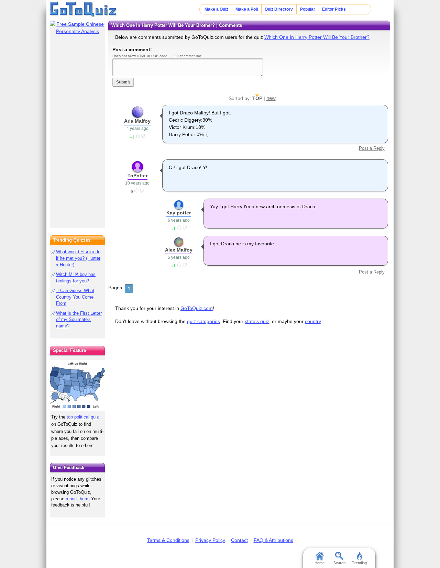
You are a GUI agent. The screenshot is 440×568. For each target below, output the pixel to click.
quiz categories (203, 321)
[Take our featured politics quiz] (77, 385)
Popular (307, 9)
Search (339, 563)
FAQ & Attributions (273, 540)
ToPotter (137, 175)
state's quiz (257, 321)
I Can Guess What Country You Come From (75, 297)
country (313, 321)
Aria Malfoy (137, 121)
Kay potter (178, 212)
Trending (359, 563)
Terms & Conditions (168, 540)
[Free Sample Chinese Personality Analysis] (77, 28)
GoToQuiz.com (196, 308)
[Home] (83, 9)
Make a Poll (246, 9)
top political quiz (83, 417)
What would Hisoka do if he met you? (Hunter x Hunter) (78, 258)
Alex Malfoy (178, 250)
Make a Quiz (216, 9)
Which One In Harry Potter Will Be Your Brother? (317, 37)
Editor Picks (334, 9)
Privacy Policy (210, 540)
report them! (78, 498)
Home (319, 563)
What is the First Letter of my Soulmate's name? (79, 320)
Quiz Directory (279, 9)
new (271, 98)
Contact (239, 540)
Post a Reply (371, 148)
